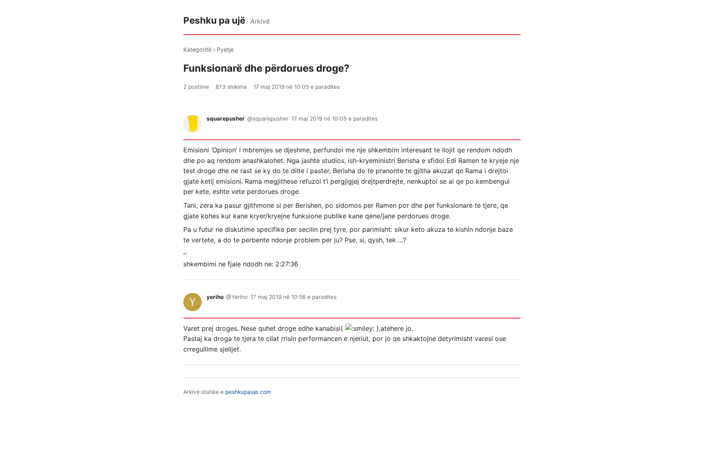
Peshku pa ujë (214, 20)
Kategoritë (197, 49)
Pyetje (225, 49)
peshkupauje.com (248, 392)
